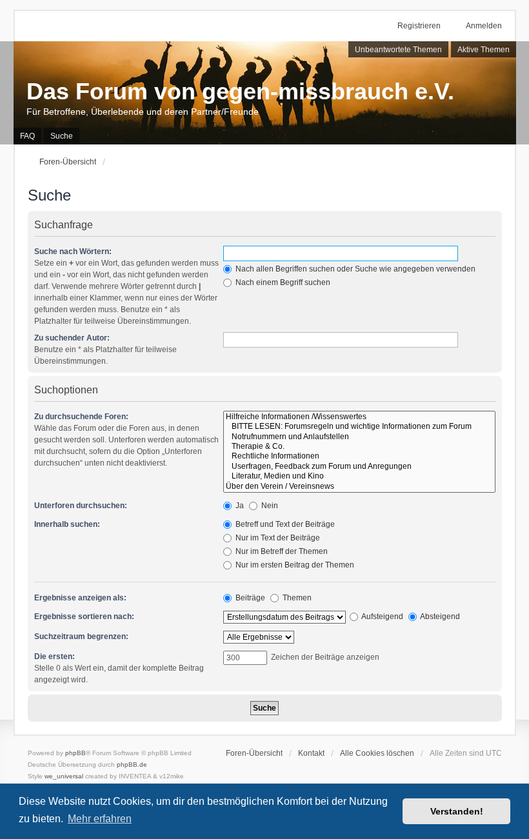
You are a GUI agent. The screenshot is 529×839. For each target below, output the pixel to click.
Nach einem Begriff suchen (282, 282)
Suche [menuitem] (61, 136)
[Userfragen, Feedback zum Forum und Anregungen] (359, 466)
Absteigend (439, 616)
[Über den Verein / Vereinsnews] (359, 486)
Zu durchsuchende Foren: (81, 416)
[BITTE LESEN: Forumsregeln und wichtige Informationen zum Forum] (359, 426)
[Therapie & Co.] (359, 446)
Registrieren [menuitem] (419, 25)
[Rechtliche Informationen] (359, 456)
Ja (239, 505)
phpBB (75, 752)
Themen (296, 597)
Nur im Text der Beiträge (277, 537)
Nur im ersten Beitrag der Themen (294, 564)
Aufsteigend (381, 616)
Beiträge (249, 597)
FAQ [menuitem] (27, 136)
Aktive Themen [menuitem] (483, 49)
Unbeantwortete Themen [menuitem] (398, 49)
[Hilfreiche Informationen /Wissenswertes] (359, 417)
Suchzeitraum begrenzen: (81, 636)
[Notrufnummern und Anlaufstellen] (359, 437)
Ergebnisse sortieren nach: (84, 616)
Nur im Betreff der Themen (281, 551)
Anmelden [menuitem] (484, 25)
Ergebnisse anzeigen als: (80, 597)
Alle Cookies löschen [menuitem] (377, 753)
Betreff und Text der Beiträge (284, 524)
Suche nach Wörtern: (73, 251)
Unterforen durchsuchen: (80, 505)
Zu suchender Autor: (72, 337)
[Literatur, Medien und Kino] (359, 476)
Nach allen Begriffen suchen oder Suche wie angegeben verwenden (354, 268)
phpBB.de (132, 764)
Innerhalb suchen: (67, 524)
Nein (268, 505)
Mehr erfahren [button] (100, 818)
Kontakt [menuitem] (311, 753)
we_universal (64, 776)
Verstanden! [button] (456, 811)
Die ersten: (54, 656)
